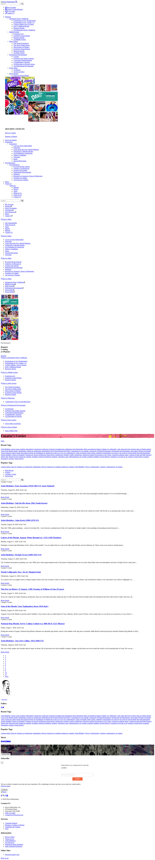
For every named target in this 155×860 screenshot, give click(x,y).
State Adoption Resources (13, 846)
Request (3, 356)
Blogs (7, 182)
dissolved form (14, 457)
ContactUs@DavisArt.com (14, 815)
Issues (15, 159)
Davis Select (13, 68)
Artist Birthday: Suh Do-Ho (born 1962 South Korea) (24, 503)
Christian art (29, 455)
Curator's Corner (10, 474)
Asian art (56, 453)
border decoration (22, 453)
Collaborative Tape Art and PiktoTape (17, 402)
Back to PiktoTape (8, 398)
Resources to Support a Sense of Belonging (27, 176)
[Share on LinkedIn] (6, 741)
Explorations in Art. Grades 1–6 (15, 363)
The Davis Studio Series (21, 45)
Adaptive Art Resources (21, 168)
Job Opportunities (11, 223)
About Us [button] (8, 184)
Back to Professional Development (13, 405)
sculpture (71, 467)
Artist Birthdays (10, 841)
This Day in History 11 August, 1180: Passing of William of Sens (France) (32, 589)
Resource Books (18, 28)
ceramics (11, 459)
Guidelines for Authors (12, 827)
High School (13, 41)
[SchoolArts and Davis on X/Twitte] (3, 796)
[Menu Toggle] (16, 2)
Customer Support (11, 823)
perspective (93, 451)
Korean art (31, 453)
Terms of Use (9, 839)
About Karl (4, 699)
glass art (139, 449)
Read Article (5, 497)
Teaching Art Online (20, 178)
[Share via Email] (8, 741)
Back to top (5, 858)
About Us (12, 185)
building (96, 457)
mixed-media (132, 453)
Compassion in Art (77, 451)
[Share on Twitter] (3, 741)
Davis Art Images (11, 140)
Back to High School (9, 383)
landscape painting (25, 457)
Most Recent (9, 470)
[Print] (10, 741)
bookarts (52, 449)
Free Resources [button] (10, 163)
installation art (40, 453)
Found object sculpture (141, 457)
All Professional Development (23, 66)
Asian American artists (8, 453)
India (85, 449)
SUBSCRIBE (6, 754)
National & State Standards (14, 844)
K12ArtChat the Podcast (13, 262)
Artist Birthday (6, 449)
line (7, 457)
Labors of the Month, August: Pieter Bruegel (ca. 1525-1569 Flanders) (31, 537)
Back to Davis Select (9, 420)
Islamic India (86, 453)
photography (95, 467)
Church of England (18, 455)
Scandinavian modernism (63, 449)
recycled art (115, 453)
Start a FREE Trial (11, 431)
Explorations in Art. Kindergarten (16, 361)
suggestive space (63, 457)
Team (15, 191)
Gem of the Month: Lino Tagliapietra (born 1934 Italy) (24, 606)
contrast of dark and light (137, 455)
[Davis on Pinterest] (7, 796)
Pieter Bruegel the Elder (62, 451)
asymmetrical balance (94, 449)
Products (8, 206)
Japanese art (21, 467)
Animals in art (115, 457)
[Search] (22, 201)
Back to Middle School (10, 372)
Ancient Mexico (104, 457)
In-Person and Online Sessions (23, 58)
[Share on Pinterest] (5, 741)
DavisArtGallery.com (12, 854)
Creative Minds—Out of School (15, 365)
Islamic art (105, 449)
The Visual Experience (21, 43)
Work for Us (17, 195)
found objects (19, 459)
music (127, 455)
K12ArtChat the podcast (21, 166)
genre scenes (15, 449)
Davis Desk (9, 476)
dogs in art (123, 457)
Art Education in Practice (13, 416)
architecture (59, 455)
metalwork (49, 453)
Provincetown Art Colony (103, 455)
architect (66, 455)
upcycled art (123, 453)
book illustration (77, 449)
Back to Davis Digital (9, 427)
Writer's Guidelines (19, 155)
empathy (86, 451)
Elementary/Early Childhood (18, 19)
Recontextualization (143, 453)
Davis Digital (11, 7)
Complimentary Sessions (21, 62)
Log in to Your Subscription (22, 146)
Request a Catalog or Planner (14, 825)
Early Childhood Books (21, 26)
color (119, 449)
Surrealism (4, 459)
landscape (45, 449)
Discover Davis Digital (21, 75)
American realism (88, 455)
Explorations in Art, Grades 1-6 (23, 22)
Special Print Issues (19, 161)
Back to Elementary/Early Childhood (14, 358)
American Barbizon (44, 457)
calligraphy (113, 449)
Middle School (14, 32)
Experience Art (18, 34)
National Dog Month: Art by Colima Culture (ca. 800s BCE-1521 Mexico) (33, 623)
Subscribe (16, 148)
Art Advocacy (9, 842)
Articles (7, 472)
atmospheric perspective (34, 449)
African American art (48, 467)
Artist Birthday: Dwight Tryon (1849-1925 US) (21, 555)
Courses (16, 56)
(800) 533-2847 (10, 813)
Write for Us (17, 193)
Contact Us (10, 13)
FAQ (6, 829)
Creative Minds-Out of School (23, 24)
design (16, 451)
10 (6, 673)
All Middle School (19, 39)
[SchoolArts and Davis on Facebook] (1, 796)
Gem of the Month (7, 451)
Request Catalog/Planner (14, 9)
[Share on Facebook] (2, 741)
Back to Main (6, 219)
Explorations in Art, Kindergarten (24, 20)
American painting (118, 455)
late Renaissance (125, 451)
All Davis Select (18, 72)
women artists (5, 467)
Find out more (5, 786)
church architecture (39, 455)
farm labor (134, 451)
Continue (4, 790)
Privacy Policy (10, 837)
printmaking (37, 467)
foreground (115, 451)
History (15, 189)
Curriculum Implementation (22, 60)
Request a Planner (11, 136)
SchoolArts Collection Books (23, 151)
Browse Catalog (10, 133)
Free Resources (14, 165)
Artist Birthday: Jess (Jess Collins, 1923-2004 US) (22, 641)
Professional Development (18, 55)
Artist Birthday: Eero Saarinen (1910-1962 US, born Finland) (27, 486)
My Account (11, 11)
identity (148, 451)
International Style (48, 451)
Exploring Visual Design (21, 36)
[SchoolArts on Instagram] (5, 796)
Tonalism (35, 457)
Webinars (16, 174)
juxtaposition (106, 453)
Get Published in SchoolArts (22, 153)
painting (22, 449)
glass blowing (125, 449)
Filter (2, 441)
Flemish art (142, 451)
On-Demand (9, 409)
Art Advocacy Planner (20, 180)
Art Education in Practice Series (24, 64)
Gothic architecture (75, 455)
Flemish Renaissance (104, 451)
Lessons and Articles (20, 170)
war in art (62, 453)
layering (133, 449)
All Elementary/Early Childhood (24, 30)
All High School (18, 53)
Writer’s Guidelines (11, 249)
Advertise (16, 157)
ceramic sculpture (87, 457)
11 (6, 674)
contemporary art (111, 467)
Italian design (146, 449)
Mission (16, 187)
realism (120, 467)
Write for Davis (10, 225)
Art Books (16, 70)
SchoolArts (13, 144)
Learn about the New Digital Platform (26, 149)
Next (6, 676)
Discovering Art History (21, 47)
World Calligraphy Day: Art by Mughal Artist (21, 572)
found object (50, 455)
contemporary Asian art (74, 453)
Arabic (93, 453)
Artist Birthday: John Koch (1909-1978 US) (20, 520)
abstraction (28, 467)
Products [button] (8, 17)
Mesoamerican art (75, 457)
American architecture (34, 451)
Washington (22, 451)
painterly (54, 457)
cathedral (99, 453)
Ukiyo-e (87, 467)
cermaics (130, 457)
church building (6, 455)
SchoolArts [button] (9, 142)
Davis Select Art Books (13, 423)
